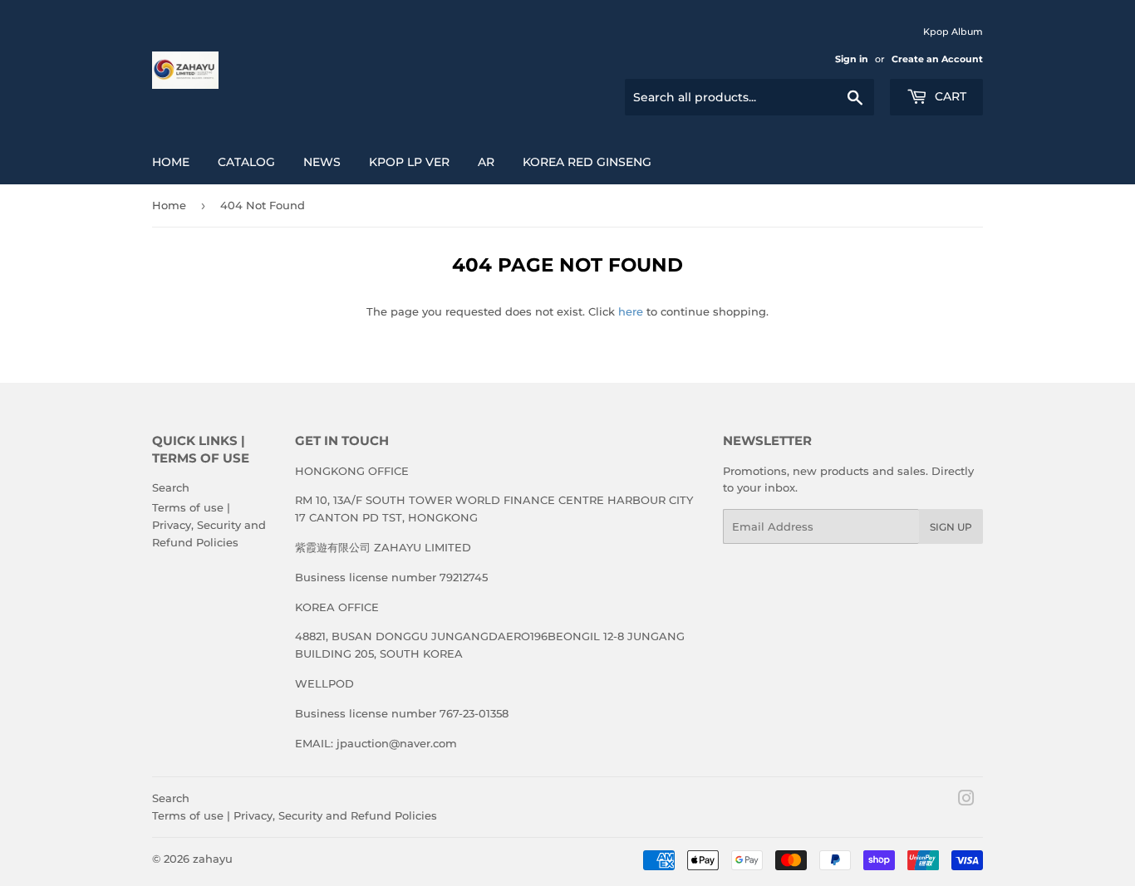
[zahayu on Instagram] (966, 800)
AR (486, 161)
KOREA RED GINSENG (587, 161)
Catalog (246, 161)
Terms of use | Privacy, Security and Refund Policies (209, 525)
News (322, 161)
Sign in (851, 59)
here (630, 311)
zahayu (213, 858)
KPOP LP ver (409, 161)
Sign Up (951, 527)
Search (170, 487)
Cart (948, 96)
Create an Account (937, 59)
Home (170, 161)
